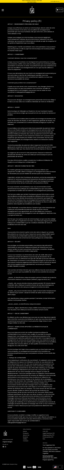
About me (26, 435)
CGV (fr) (45, 431)
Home (25, 431)
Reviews (25, 437)
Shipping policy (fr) (48, 435)
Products (26, 433)
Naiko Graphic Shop (12, 464)
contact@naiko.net (54, 1)
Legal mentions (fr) (49, 433)
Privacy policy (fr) (48, 437)
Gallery (25, 439)
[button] (58, 467)
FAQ (44, 439)
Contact (25, 441)
